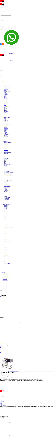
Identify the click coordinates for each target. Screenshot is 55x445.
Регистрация (11, 53)
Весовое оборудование (5, 277)
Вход (9, 53)
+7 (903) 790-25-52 (2, 401)
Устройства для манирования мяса (3, 373)
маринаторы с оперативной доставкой (14, 371)
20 (0, 352)
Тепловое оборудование (5, 273)
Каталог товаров (3, 80)
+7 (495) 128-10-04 (2, 5)
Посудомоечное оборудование (5, 275)
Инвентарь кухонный (5, 279)
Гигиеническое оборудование (5, 276)
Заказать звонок (13, 29)
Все (19, 356)
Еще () (1, 344)
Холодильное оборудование (5, 274)
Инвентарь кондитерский (5, 280)
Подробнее (1, 346)
